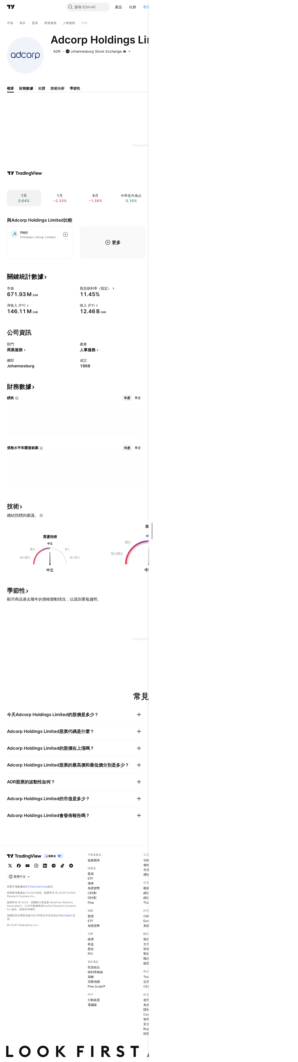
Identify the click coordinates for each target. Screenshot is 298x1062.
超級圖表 (94, 860)
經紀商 (147, 893)
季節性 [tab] (75, 88)
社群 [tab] (41, 88)
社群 (132, 7)
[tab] (127, 398)
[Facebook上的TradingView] (19, 866)
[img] (125, 51)
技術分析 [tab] (58, 88)
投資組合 (94, 967)
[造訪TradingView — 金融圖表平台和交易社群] (24, 173)
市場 (146, 7)
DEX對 (92, 898)
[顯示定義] (17, 288)
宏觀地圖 (94, 981)
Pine (91, 902)
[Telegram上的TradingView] (54, 866)
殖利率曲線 (95, 972)
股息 (91, 949)
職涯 (146, 958)
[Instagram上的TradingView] (36, 866)
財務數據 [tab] (26, 88)
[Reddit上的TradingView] (71, 866)
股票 (91, 874)
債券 (91, 883)
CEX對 (92, 893)
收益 (91, 944)
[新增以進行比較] (65, 234)
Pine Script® (96, 986)
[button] (125, 7)
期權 (91, 977)
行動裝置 (94, 1000)
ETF (90, 878)
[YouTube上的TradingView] (27, 866)
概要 (146, 888)
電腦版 (92, 1005)
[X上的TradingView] (10, 866)
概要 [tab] (10, 88)
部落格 (147, 949)
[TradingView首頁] (11, 7)
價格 (146, 865)
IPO (90, 953)
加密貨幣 (94, 888)
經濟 (91, 939)
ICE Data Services (36, 886)
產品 (118, 7)
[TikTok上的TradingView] (62, 866)
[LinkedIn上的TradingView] (45, 866)
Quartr (68, 915)
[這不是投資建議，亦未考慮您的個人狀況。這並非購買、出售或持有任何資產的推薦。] (41, 515)
